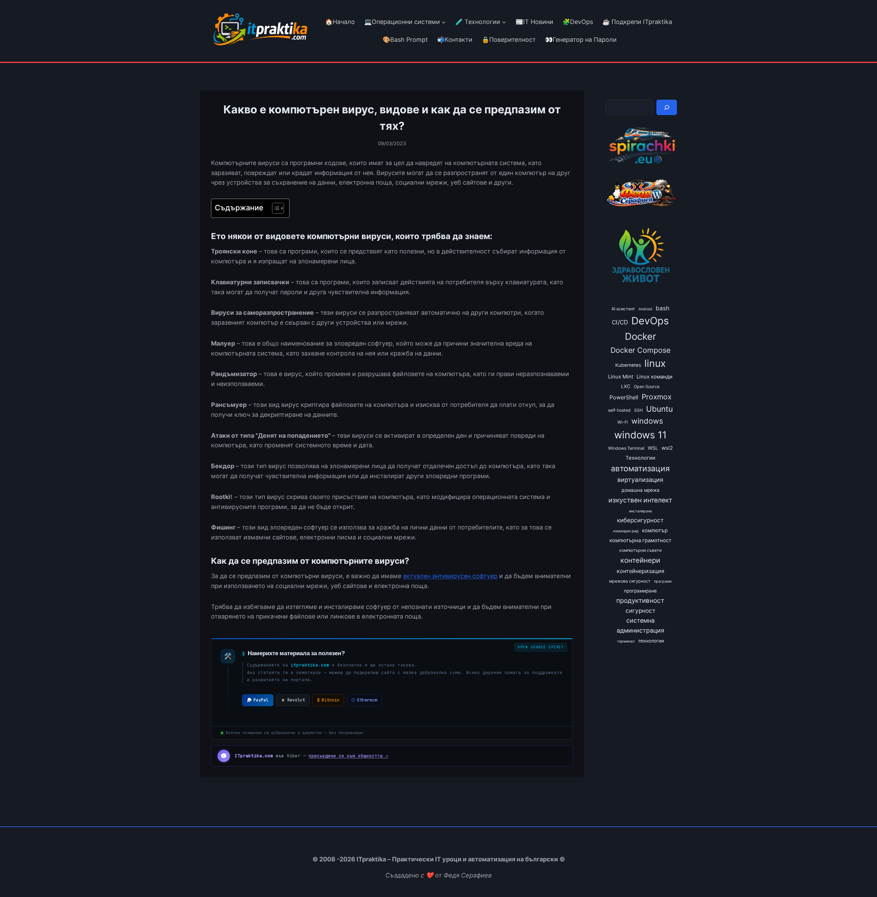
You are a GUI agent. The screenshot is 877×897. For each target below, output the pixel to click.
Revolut (296, 700)
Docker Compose (640, 350)
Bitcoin (328, 700)
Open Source (646, 386)
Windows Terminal (626, 448)
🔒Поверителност (509, 39)
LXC (625, 386)
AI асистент (623, 308)
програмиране (640, 591)
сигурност (640, 610)
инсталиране (640, 511)
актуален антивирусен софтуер (450, 576)
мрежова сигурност (630, 581)
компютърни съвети (640, 550)
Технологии (640, 458)
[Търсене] (666, 107)
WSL (653, 448)
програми (662, 581)
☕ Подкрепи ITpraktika (637, 21)
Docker (640, 336)
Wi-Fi (622, 422)
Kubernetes (628, 365)
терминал (625, 641)
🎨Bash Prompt (404, 39)
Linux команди (654, 377)
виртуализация (640, 479)
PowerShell (623, 397)
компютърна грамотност (640, 540)
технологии (651, 641)
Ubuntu (659, 408)
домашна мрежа (640, 490)
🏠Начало (340, 21)
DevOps (650, 321)
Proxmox (656, 397)
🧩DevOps (578, 21)
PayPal (261, 700)
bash (662, 308)
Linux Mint (620, 377)
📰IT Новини (534, 21)
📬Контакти (454, 39)
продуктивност (640, 601)
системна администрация (640, 625)
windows (647, 420)
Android (645, 309)
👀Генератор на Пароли (581, 39)
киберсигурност (640, 520)
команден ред (626, 531)
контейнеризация (640, 571)
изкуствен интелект (640, 500)
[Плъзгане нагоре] (859, 876)
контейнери (640, 560)
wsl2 (667, 448)
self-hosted (619, 410)
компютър (655, 530)
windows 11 (640, 435)
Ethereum (364, 700)
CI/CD (620, 322)
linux (655, 363)
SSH (638, 410)
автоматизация (640, 468)
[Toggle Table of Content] (274, 208)
